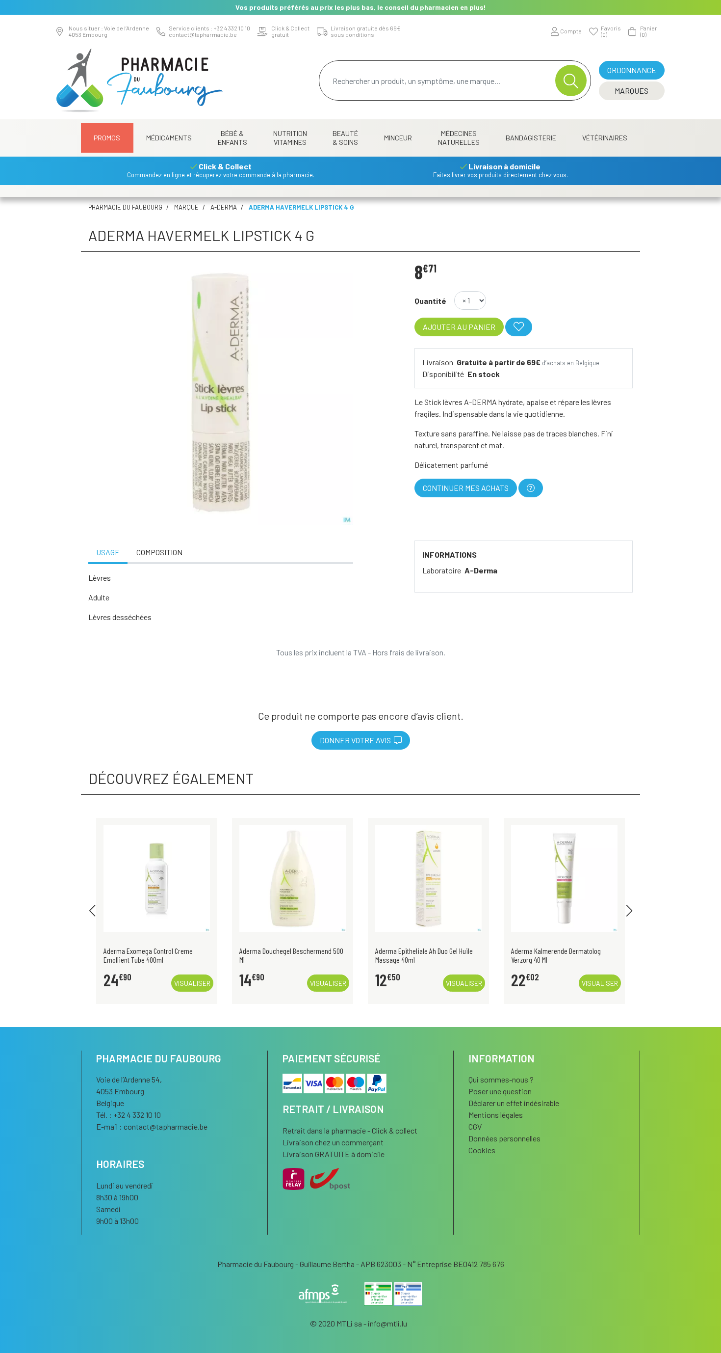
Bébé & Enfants (232, 137)
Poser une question (500, 1091)
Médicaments (169, 138)
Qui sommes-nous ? (501, 1079)
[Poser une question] (530, 488)
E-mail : (151, 1126)
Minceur (398, 138)
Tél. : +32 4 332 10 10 (128, 1114)
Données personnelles (504, 1138)
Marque (186, 207)
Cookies (481, 1150)
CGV (475, 1126)
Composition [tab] (159, 552)
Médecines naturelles (459, 137)
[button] (92, 910)
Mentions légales (495, 1114)
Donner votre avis (357, 740)
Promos (107, 138)
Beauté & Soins (345, 137)
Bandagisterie (531, 138)
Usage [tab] (108, 552)
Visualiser (192, 983)
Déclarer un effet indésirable (513, 1103)
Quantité (430, 300)
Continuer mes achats (466, 487)
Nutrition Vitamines (290, 137)
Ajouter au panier (459, 326)
